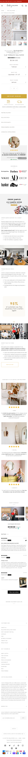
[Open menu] (3, 6)
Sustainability (4, 662)
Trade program (4, 671)
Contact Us (3, 627)
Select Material (14, 64)
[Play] (14, 32)
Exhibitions (4, 666)
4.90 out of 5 (18, 527)
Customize (3, 634)
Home (2, 10)
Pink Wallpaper (11, 10)
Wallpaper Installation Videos (8, 629)
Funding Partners (5, 664)
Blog (2, 668)
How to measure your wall (7, 632)
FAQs (2, 636)
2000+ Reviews (4, 655)
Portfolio (3, 657)
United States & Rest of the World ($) (13, 733)
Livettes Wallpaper (9, 738)
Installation (9, 364)
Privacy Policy (4, 642)
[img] (4, 538)
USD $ (13, 728)
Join (23, 718)
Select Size (14, 72)
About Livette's (4, 653)
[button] (11, 57)
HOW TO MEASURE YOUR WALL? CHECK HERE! (14, 106)
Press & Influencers (6, 660)
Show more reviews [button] (14, 592)
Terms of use (4, 640)
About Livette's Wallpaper (14, 742)
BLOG (24, 738)
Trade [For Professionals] (14, 740)
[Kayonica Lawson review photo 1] (23, 582)
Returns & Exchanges (6, 638)
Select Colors (14, 80)
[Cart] (21, 6)
